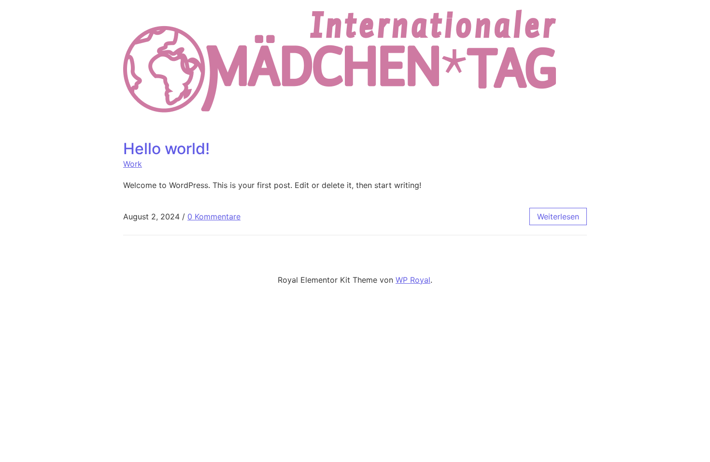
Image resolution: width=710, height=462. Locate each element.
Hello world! (166, 148)
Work (132, 164)
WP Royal (413, 280)
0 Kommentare (214, 216)
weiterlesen (558, 216)
